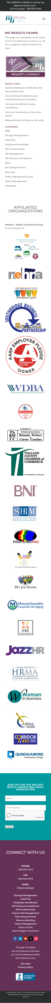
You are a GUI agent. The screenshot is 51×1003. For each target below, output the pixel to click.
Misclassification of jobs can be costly (24, 120)
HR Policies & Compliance (18, 158)
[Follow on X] (31, 939)
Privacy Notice (40, 992)
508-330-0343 (34, 8)
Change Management (17, 135)
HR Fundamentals (15, 149)
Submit (9, 827)
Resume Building (25, 920)
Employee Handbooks (17, 144)
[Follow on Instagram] (36, 939)
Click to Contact (25, 888)
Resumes (10, 172)
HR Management (14, 154)
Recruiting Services (15, 167)
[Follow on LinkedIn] (20, 939)
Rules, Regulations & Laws (19, 176)
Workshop (10, 186)
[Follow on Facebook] (15, 939)
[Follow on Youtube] (25, 939)
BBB (7, 131)
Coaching (10, 140)
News (8, 163)
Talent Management (16, 181)
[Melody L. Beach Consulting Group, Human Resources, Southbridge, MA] (25, 976)
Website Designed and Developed (19, 994)
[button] (44, 20)
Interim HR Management (25, 913)
